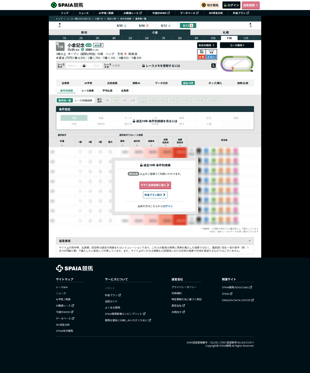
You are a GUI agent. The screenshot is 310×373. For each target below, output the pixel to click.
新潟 (84, 32)
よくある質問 (112, 307)
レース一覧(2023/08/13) (78, 18)
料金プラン (239, 13)
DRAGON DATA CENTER (236, 300)
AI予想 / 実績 (106, 13)
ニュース (84, 13)
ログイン (233, 5)
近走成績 (112, 83)
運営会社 (177, 305)
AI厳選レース (131, 13)
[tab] (66, 90)
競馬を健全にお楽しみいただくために (126, 320)
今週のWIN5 (159, 13)
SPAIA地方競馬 (64, 330)
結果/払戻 (242, 83)
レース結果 (87, 90)
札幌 (226, 32)
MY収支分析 (216, 13)
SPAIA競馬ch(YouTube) (235, 287)
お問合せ (177, 311)
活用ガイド (111, 301)
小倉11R (99, 18)
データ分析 (161, 83)
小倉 (155, 32)
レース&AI (62, 287)
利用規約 (177, 293)
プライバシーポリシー (184, 287)
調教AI (136, 83)
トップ (65, 13)
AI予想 (88, 83)
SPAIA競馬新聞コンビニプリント (123, 313)
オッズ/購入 (215, 83)
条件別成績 (125, 18)
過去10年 (111, 18)
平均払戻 (107, 90)
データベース (187, 13)
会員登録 (249, 5)
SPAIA (225, 293)
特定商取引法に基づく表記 (187, 299)
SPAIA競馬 (225, 345)
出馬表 (65, 83)
